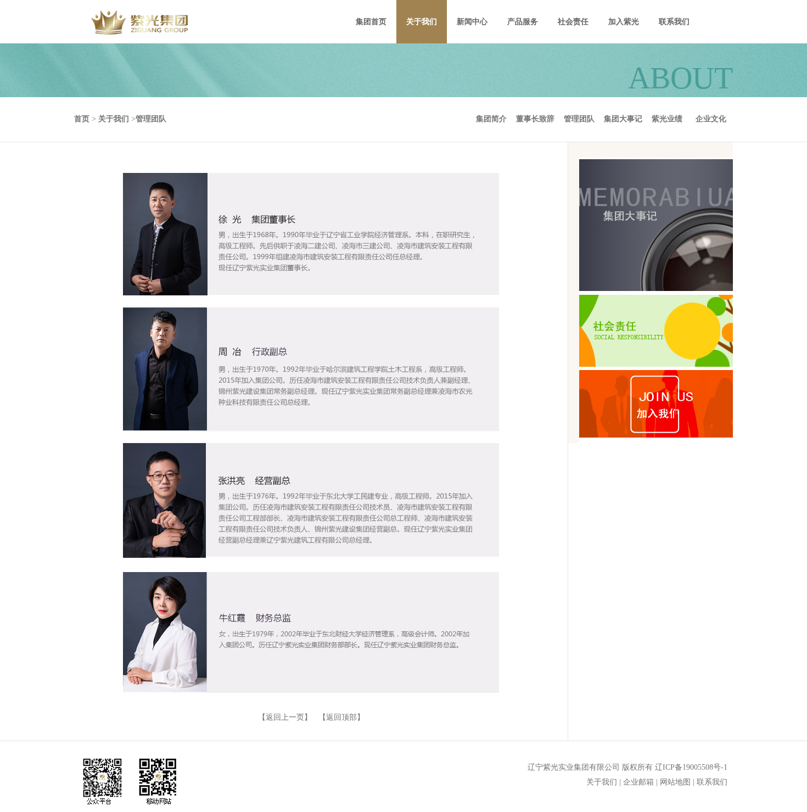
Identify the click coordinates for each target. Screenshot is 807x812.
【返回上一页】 (285, 717)
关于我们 (601, 782)
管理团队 (579, 119)
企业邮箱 (638, 782)
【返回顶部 (337, 717)
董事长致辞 (535, 119)
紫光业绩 (667, 119)
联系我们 (712, 782)
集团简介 (491, 119)
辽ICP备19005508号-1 (691, 767)
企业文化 (711, 119)
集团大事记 (623, 119)
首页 (81, 119)
